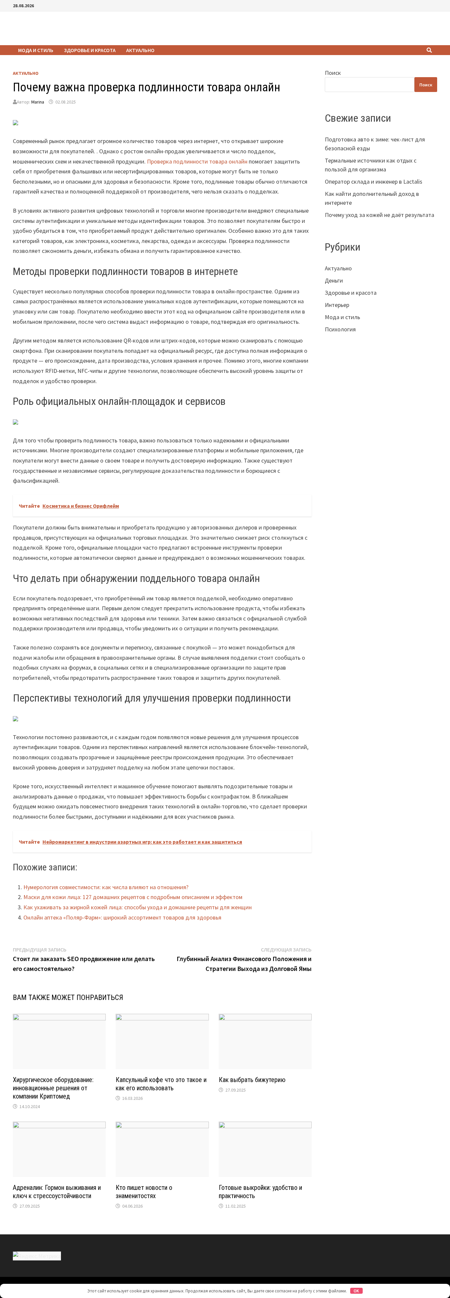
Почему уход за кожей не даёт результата (379, 215)
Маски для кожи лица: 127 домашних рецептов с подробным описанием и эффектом (132, 897)
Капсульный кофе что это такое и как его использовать (161, 1084)
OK (356, 1291)
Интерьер (337, 305)
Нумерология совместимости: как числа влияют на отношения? (105, 887)
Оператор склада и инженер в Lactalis (373, 181)
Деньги (334, 280)
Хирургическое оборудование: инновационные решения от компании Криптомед (53, 1088)
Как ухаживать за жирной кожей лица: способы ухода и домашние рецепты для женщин (137, 907)
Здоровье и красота (90, 50)
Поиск (333, 72)
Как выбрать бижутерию (252, 1080)
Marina (37, 102)
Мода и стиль (35, 50)
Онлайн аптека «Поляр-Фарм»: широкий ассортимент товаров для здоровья (122, 917)
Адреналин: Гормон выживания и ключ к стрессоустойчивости (57, 1192)
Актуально (140, 50)
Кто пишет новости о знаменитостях (144, 1192)
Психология (340, 329)
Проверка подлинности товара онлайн (197, 161)
